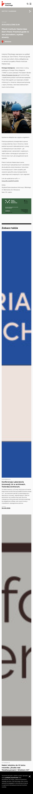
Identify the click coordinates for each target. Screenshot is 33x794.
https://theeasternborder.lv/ (10, 75)
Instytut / (5, 11)
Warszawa (7, 41)
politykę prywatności (11, 777)
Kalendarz (12, 11)
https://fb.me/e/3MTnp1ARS (10, 181)
